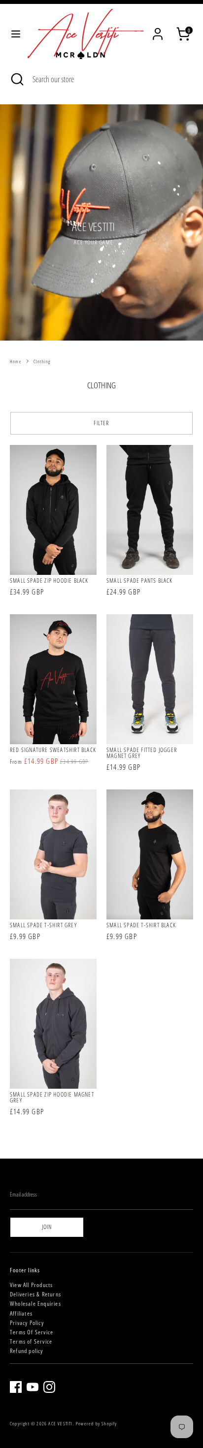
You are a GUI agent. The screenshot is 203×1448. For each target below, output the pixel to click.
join (47, 1227)
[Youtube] (32, 1387)
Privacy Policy (27, 1323)
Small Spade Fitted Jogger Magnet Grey (141, 753)
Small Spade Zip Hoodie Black (49, 580)
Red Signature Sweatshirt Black (53, 750)
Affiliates (21, 1313)
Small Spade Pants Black (139, 580)
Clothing (42, 361)
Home (16, 361)
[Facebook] (16, 1387)
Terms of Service (31, 1341)
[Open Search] (16, 79)
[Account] (158, 27)
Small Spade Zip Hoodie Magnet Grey (52, 1097)
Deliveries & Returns (35, 1294)
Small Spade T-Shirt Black (141, 925)
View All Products (31, 1285)
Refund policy (26, 1351)
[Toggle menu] (14, 34)
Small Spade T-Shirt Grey (43, 925)
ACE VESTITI (60, 1423)
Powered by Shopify (96, 1423)
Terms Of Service (31, 1332)
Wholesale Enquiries (35, 1303)
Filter (101, 423)
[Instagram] (49, 1387)
